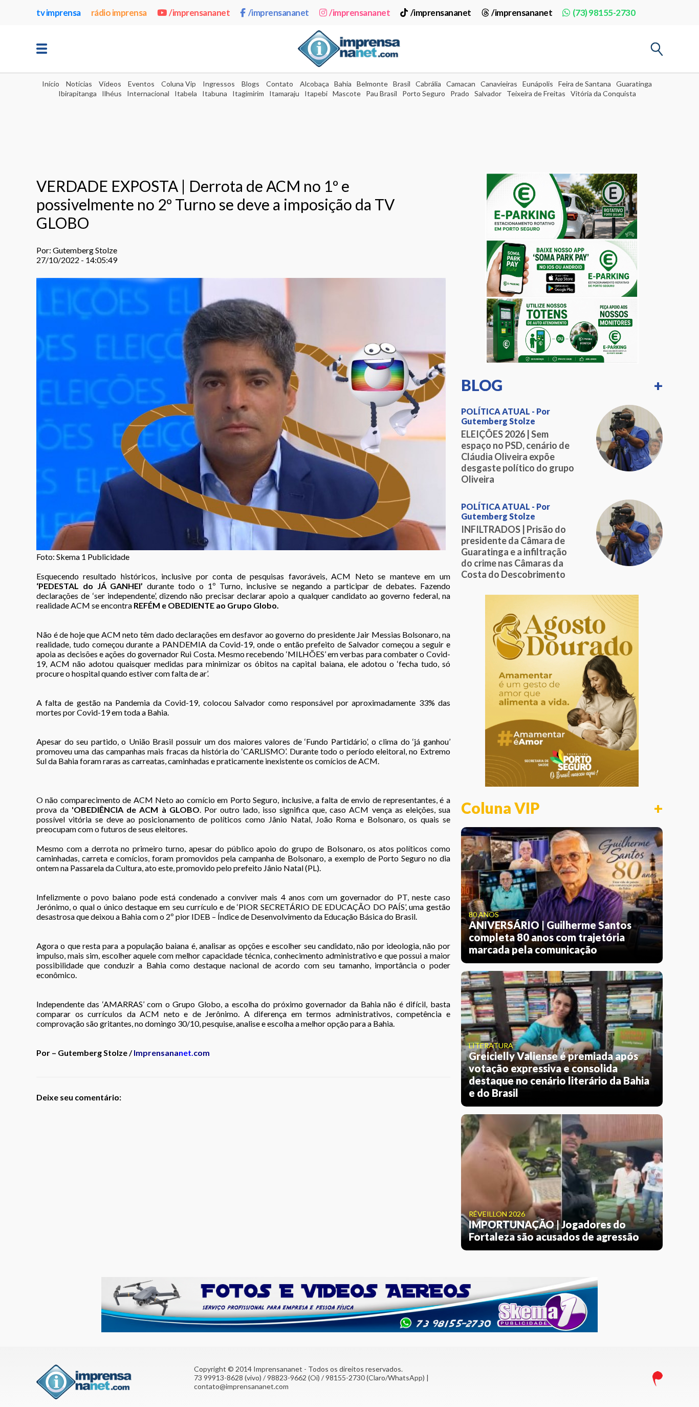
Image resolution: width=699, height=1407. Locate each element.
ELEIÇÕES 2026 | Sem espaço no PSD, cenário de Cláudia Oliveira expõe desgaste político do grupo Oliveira (517, 456)
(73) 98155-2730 (604, 12)
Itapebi (315, 93)
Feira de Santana (584, 83)
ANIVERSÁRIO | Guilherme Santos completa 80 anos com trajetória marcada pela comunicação (550, 937)
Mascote (347, 93)
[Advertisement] (349, 128)
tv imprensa (58, 12)
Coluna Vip (178, 83)
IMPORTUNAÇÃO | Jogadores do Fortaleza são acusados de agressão (554, 1230)
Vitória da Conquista (603, 93)
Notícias (79, 83)
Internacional (148, 93)
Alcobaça (314, 83)
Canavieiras (498, 83)
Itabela (185, 93)
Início (50, 83)
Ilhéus (112, 93)
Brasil (401, 83)
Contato (279, 83)
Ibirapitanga (77, 93)
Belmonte (372, 83)
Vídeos (110, 83)
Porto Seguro (423, 93)
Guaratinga (634, 83)
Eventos (141, 83)
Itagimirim (248, 93)
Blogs (250, 83)
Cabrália (428, 83)
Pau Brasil (381, 93)
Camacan (460, 83)
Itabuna (214, 93)
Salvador (487, 93)
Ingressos (219, 83)
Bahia (343, 83)
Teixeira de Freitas (536, 93)
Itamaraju (284, 93)
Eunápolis (537, 83)
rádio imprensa (119, 12)
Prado (459, 93)
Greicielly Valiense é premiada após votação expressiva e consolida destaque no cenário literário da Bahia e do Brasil (559, 1074)
